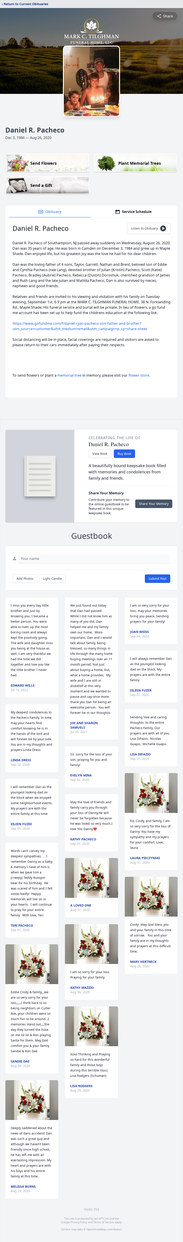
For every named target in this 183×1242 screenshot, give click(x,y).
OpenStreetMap (96, 1229)
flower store (139, 375)
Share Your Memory (153, 504)
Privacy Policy (79, 1222)
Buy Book (124, 453)
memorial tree (69, 375)
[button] (32, 964)
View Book (99, 453)
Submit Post (157, 578)
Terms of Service (103, 1222)
